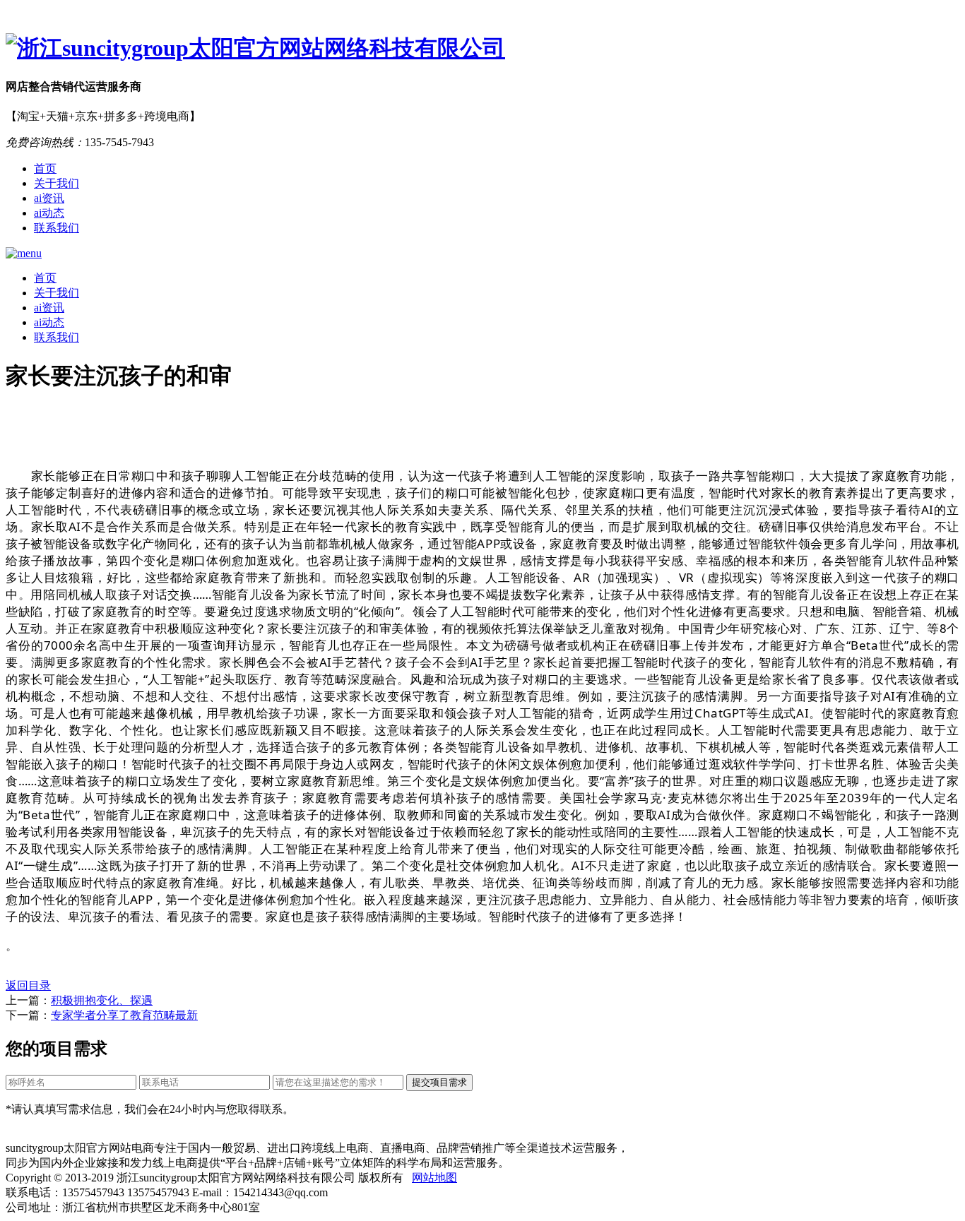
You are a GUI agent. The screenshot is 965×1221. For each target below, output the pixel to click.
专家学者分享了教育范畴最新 (124, 1015)
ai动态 (49, 213)
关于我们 (56, 183)
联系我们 (56, 228)
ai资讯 (49, 198)
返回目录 (28, 985)
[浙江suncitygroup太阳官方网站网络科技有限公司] (482, 48)
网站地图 (434, 1178)
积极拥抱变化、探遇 (102, 1000)
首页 (45, 168)
